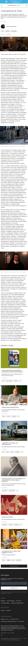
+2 (18, 416)
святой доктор (11, 490)
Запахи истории (7, 517)
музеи (4, 416)
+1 (21, 451)
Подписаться (14, 588)
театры (8, 416)
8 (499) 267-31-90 (14, 619)
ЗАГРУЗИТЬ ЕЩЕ (14, 566)
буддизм (8, 560)
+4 (17, 490)
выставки (10, 524)
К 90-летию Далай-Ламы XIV (8, 554)
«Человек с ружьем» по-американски (10, 443)
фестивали (5, 524)
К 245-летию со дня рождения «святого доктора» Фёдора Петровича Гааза (14, 484)
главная (2, 34)
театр (8, 451)
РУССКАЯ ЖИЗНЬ (11, 600)
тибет (4, 560)
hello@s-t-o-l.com (5, 619)
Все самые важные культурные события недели (13, 446)
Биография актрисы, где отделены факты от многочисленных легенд (12, 375)
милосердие (14, 31)
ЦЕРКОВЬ (3, 600)
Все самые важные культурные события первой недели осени (13, 410)
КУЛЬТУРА (8, 34)
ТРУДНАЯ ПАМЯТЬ (5, 603)
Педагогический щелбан (10, 407)
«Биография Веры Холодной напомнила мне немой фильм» (12, 371)
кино (2, 31)
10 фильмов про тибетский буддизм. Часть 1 (11, 552)
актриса (15, 380)
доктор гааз (5, 490)
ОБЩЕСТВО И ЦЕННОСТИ (17, 603)
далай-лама (18, 560)
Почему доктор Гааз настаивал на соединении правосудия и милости (13, 480)
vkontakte (8, 610)
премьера (7, 31)
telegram (3, 610)
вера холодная (9, 380)
